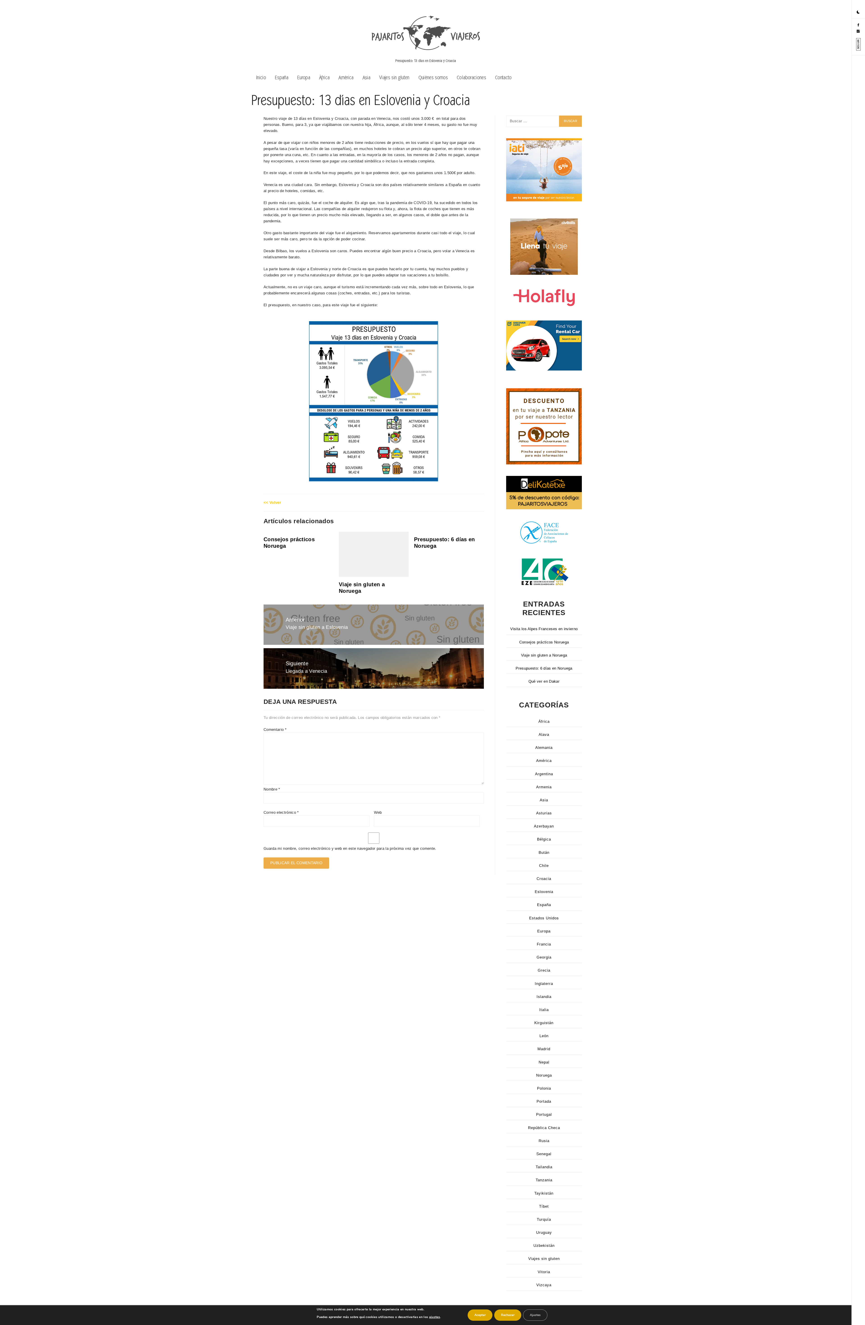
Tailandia (544, 1167)
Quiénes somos (433, 77)
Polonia (544, 1088)
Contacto (503, 77)
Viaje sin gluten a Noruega (544, 655)
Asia (366, 77)
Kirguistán (543, 1023)
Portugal (544, 1114)
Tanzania (544, 1180)
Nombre (272, 789)
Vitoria (544, 1272)
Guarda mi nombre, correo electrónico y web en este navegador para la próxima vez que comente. (350, 848)
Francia (544, 944)
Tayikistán (543, 1193)
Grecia (544, 970)
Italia (544, 1010)
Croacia (544, 879)
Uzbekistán (544, 1245)
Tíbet (544, 1206)
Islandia (544, 997)
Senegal (543, 1154)
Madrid (543, 1049)
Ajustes (535, 1315)
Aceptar (480, 1315)
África (324, 77)
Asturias (544, 813)
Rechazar (507, 1315)
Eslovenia (544, 892)
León (544, 1036)
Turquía (544, 1219)
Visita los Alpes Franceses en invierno (544, 629)
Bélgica (544, 839)
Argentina (544, 774)
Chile (544, 866)
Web (378, 812)
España (281, 77)
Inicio (261, 77)
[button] (858, 12)
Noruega (544, 1075)
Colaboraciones (471, 77)
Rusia (544, 1141)
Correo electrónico (281, 812)
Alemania (544, 747)
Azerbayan (544, 826)
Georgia (544, 957)
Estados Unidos (544, 918)
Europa (303, 77)
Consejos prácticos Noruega (544, 642)
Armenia (544, 787)
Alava (544, 734)
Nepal (544, 1062)
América (346, 77)
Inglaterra (544, 984)
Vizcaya (543, 1285)
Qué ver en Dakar (544, 681)
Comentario (275, 729)
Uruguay (544, 1232)
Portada (544, 1101)
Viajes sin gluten (394, 77)
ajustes (434, 1317)
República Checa (544, 1128)
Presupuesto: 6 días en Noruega (544, 668)
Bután (544, 852)
